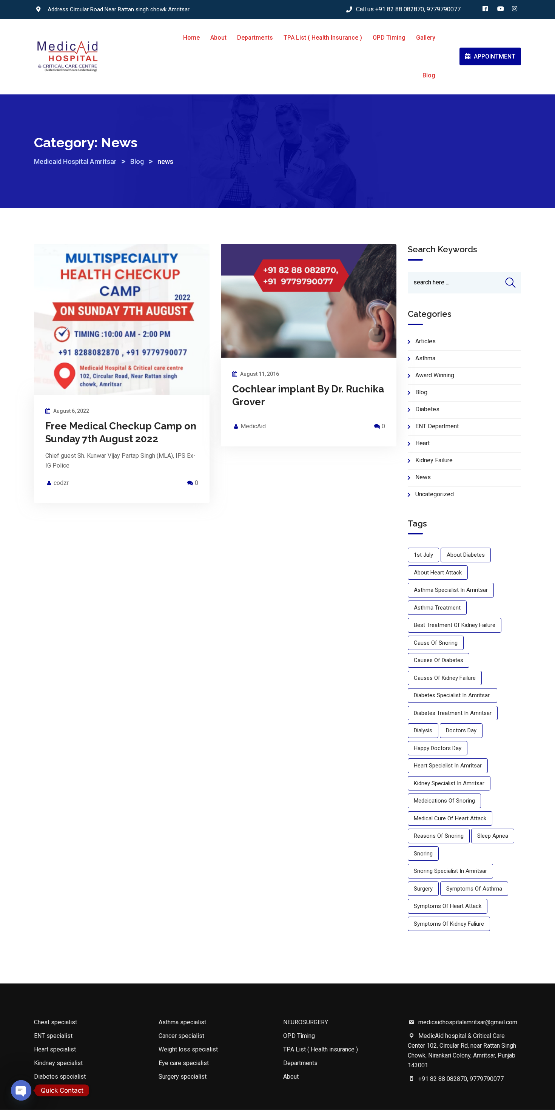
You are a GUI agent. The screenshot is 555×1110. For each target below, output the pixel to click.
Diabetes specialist (60, 1076)
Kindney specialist (58, 1063)
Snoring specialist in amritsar (450, 871)
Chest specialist (55, 1022)
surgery (423, 888)
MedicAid (253, 426)
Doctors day (461, 730)
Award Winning (434, 375)
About (218, 37)
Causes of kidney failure (445, 678)
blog (421, 392)
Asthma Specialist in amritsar (451, 590)
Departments (255, 37)
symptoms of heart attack (447, 906)
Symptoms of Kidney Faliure (449, 923)
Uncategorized (434, 494)
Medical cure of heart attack (450, 818)
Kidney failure (434, 460)
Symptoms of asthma (474, 888)
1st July (423, 554)
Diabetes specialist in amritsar (452, 695)
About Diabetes (466, 554)
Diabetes (427, 409)
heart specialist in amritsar (448, 765)
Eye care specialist (184, 1063)
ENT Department (437, 426)
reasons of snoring (439, 835)
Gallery (425, 37)
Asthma (425, 358)
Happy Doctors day (437, 748)
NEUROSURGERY (305, 1022)
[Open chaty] (21, 1090)
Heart (422, 443)
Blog (428, 75)
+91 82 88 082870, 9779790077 (418, 9)
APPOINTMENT (493, 56)
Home (191, 37)
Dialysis (423, 730)
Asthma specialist (182, 1022)
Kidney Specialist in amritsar (449, 783)
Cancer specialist (181, 1035)
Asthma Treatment (437, 607)
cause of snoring (436, 642)
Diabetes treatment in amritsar (453, 713)
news (423, 477)
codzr (61, 482)
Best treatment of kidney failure (454, 625)
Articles (425, 341)
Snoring (423, 853)
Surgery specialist (183, 1076)
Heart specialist (55, 1049)
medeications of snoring (444, 800)
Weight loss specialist (188, 1049)
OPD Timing (389, 37)
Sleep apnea (492, 835)
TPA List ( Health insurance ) (323, 37)
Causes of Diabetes (438, 660)
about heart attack (438, 572)
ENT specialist (53, 1035)
